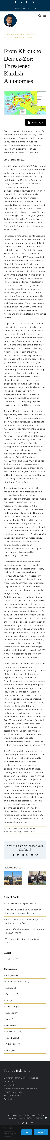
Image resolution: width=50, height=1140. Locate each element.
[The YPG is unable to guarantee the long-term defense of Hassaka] (37, 872)
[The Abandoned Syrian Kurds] (13, 872)
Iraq (19, 831)
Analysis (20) (11, 975)
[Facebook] (5, 959)
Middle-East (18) (13, 1031)
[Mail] (17, 959)
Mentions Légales (36, 1115)
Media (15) (10, 1025)
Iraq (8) (9, 1000)
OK (26, 1132)
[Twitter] (9, 959)
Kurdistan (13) (12, 1006)
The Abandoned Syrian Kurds (20, 903)
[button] (6, 878)
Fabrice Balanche (14, 828)
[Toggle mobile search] (39, 15)
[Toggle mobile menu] (44, 15)
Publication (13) (13, 1044)
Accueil (7, 34)
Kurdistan (26, 831)
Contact (8, 1099)
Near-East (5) (12, 1038)
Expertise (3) (11, 994)
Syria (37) (10, 1050)
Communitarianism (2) (17, 981)
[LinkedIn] (13, 959)
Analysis (13, 831)
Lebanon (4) (11, 1013)
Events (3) (10, 988)
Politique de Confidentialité (18, 1118)
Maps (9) (9, 1019)
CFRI (36, 152)
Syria (33, 831)
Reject (41, 1132)
